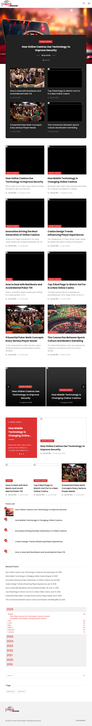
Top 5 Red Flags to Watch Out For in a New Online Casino (64, 92)
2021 (9, 655)
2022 (10, 650)
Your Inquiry (81, 721)
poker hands (10, 691)
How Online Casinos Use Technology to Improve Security (46, 48)
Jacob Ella (12, 193)
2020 (10, 660)
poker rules (21, 691)
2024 (10, 641)
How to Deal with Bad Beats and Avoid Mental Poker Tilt (25, 92)
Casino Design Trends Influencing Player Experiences (66, 233)
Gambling (53, 332)
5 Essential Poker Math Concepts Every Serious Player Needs (26, 126)
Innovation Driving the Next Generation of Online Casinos (23, 233)
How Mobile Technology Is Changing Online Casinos (63, 180)
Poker (9, 279)
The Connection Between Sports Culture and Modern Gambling (63, 126)
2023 (10, 646)
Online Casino (45, 42)
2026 (10, 609)
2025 (10, 636)
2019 (10, 664)
